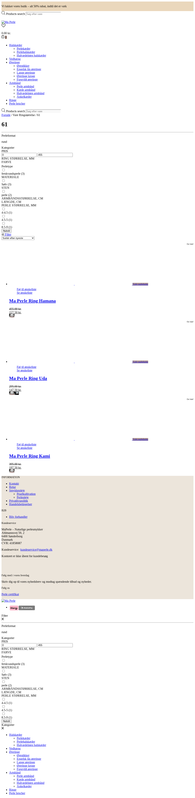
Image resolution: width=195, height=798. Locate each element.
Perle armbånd (25, 86)
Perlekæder (23, 48)
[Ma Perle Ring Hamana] (75, 284)
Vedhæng (15, 59)
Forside (6, 115)
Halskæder (15, 45)
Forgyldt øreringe (27, 79)
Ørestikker (23, 65)
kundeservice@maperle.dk (36, 549)
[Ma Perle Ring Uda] (75, 361)
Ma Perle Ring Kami (29, 455)
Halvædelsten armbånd (30, 93)
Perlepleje (23, 497)
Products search (15, 13)
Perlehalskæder (26, 52)
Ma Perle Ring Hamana (32, 300)
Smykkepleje (17, 490)
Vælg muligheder (140, 284)
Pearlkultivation (26, 493)
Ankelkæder (24, 96)
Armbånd (15, 83)
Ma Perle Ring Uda (28, 378)
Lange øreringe (26, 72)
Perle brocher (17, 103)
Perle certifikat (10, 594)
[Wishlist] (97, 26)
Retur (12, 487)
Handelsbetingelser (20, 504)
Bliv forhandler (18, 516)
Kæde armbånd (26, 89)
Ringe (12, 100)
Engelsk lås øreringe (29, 69)
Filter (7, 234)
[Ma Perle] (8, 22)
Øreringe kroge (26, 76)
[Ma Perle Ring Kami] (75, 439)
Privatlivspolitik (18, 500)
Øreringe (14, 62)
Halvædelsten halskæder (31, 55)
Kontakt (14, 483)
